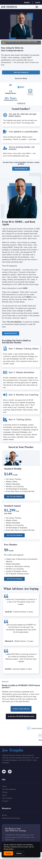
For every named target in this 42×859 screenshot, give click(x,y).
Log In (37, 2)
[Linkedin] (10, 771)
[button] (36, 7)
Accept (8, 853)
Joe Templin (9, 7)
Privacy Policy (8, 849)
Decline (19, 853)
